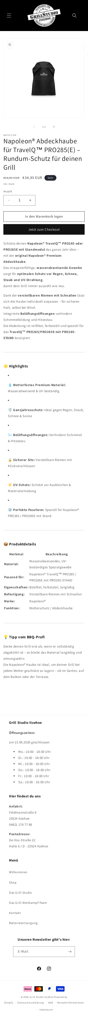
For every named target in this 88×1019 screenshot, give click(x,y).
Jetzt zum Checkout (44, 229)
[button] (9, 15)
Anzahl (7, 191)
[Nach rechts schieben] (54, 127)
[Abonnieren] (70, 951)
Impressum (46, 1009)
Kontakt (15, 913)
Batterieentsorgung (23, 923)
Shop (12, 882)
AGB (50, 1002)
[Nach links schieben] (34, 127)
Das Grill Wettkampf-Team (28, 903)
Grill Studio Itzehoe (41, 997)
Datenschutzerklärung (30, 1002)
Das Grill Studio (20, 893)
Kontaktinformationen (70, 1002)
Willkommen (18, 872)
